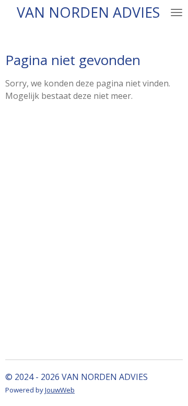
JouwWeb (60, 390)
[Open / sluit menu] (176, 12)
